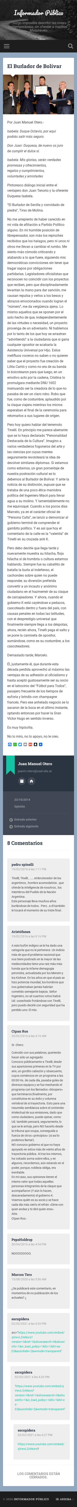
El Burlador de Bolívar (34, 66)
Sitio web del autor (31, 781)
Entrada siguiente (26, 826)
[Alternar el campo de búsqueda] (70, 46)
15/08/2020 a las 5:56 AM (29, 1279)
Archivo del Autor (22, 781)
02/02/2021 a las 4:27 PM (35, 1435)
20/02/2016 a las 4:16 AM (29, 1036)
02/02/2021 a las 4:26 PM (29, 1323)
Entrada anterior (25, 819)
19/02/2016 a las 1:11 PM (29, 869)
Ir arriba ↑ (65, 1499)
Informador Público (38, 12)
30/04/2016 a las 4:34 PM (29, 1244)
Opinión (19, 806)
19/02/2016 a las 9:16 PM (29, 936)
